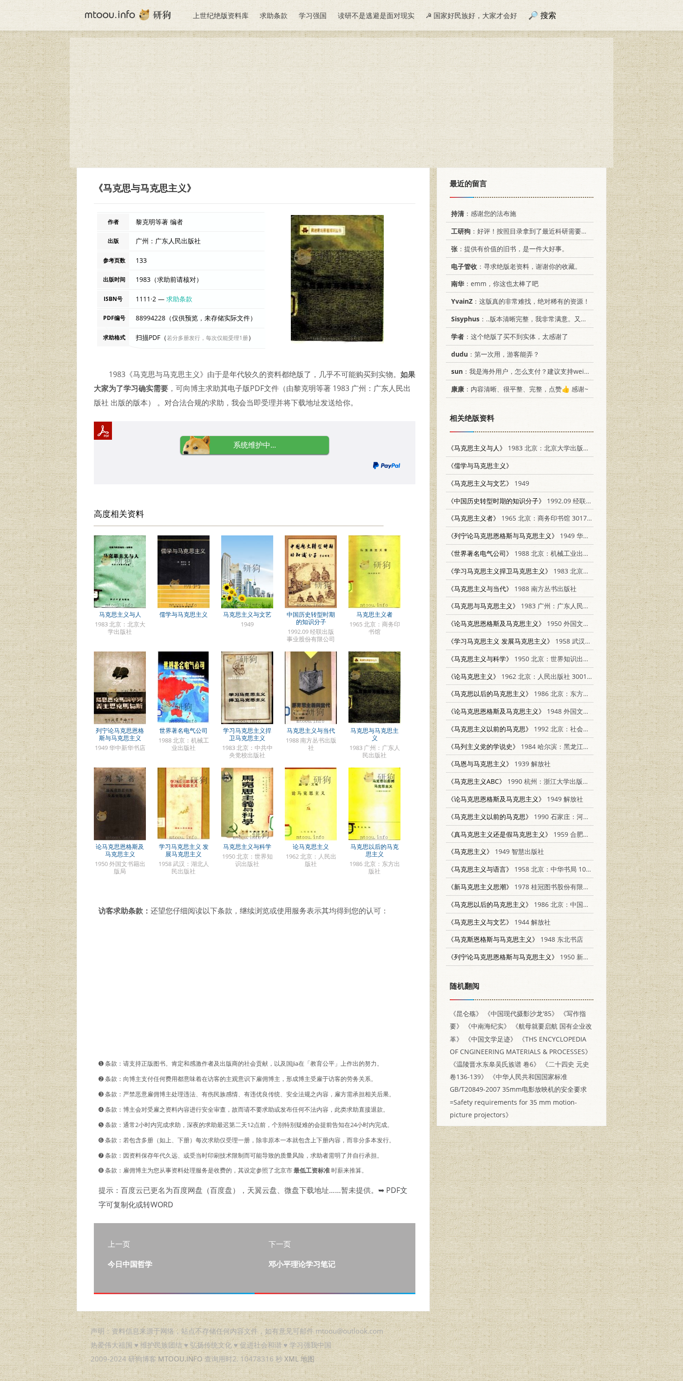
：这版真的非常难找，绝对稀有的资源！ (520, 301)
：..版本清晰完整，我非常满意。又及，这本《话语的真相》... (554, 318)
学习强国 (313, 15)
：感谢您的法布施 (483, 213)
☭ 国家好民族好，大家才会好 (471, 15)
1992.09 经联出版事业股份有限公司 (549, 500)
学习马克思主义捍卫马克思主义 (247, 734)
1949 (488, 483)
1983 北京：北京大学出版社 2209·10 (531, 447)
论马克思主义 (311, 846)
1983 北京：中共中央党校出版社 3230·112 (562, 571)
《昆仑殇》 (466, 1013)
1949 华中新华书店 (531, 535)
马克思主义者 (374, 614)
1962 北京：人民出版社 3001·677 (523, 676)
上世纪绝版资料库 (221, 15)
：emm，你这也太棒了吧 (495, 283)
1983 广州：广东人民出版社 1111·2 (536, 605)
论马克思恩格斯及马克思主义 (120, 850)
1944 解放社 (499, 922)
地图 (308, 1358)
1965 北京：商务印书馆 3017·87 (521, 518)
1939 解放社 (499, 763)
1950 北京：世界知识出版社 (521, 658)
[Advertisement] (341, 103)
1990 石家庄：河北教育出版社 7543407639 (554, 816)
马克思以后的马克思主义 (374, 850)
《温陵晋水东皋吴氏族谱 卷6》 (495, 1064)
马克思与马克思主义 (374, 734)
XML (291, 1358)
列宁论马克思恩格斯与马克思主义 (120, 734)
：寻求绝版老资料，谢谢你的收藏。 (516, 266)
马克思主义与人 (120, 614)
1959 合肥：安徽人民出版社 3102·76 (554, 834)
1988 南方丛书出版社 (512, 588)
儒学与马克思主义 (183, 614)
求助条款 (274, 15)
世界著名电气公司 (183, 730)
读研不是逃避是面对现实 (376, 15)
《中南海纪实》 (487, 1026)
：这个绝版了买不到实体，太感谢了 (509, 336)
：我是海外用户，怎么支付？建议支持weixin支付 (528, 371)
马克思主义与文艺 (247, 614)
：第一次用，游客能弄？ (495, 354)
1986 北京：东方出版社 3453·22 (538, 693)
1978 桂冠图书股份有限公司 (521, 886)
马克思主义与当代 (311, 730)
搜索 (548, 15)
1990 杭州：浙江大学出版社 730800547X (537, 781)
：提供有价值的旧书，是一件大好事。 (509, 248)
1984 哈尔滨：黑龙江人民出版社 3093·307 (546, 746)
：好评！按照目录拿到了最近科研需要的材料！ (529, 231)
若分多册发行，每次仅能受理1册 (207, 338)
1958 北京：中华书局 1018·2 (523, 869)
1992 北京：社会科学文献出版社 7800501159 (557, 728)
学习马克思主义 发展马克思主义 (184, 850)
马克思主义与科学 (247, 846)
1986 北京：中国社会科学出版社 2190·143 (552, 904)
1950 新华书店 (525, 956)
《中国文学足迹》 (491, 1039)
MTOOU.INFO (180, 1358)
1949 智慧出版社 (495, 851)
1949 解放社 (515, 799)
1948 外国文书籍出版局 (531, 711)
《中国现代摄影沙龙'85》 (521, 1013)
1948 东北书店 (515, 939)
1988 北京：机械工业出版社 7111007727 (541, 553)
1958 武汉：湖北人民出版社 (542, 641)
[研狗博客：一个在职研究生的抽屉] (128, 14)
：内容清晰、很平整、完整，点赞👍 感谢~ (519, 388)
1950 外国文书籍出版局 (531, 623)
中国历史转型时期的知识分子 (311, 618)
